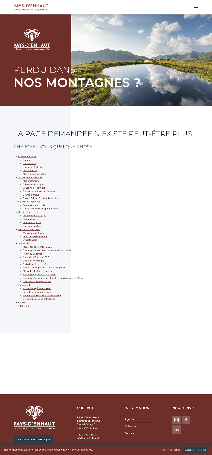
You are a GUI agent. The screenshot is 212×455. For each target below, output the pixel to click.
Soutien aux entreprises (30, 177)
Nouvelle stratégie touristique (38, 271)
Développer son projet (34, 215)
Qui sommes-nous (27, 156)
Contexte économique (34, 187)
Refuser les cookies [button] (170, 450)
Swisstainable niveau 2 (34, 264)
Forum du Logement (33, 253)
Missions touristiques (29, 229)
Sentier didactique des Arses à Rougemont (44, 267)
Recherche (23, 305)
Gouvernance (29, 163)
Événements (24, 285)
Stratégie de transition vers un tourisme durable (47, 250)
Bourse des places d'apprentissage (41, 208)
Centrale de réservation (35, 236)
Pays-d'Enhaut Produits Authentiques (42, 198)
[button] (93, 450)
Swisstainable (30, 240)
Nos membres (30, 170)
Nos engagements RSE (35, 174)
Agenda (129, 419)
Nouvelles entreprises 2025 (37, 246)
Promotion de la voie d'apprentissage (42, 295)
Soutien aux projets (28, 212)
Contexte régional (32, 222)
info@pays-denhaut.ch (88, 438)
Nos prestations (31, 181)
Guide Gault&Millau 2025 (36, 257)
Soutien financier (31, 219)
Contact (22, 302)
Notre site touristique (33, 439)
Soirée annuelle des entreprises (39, 299)
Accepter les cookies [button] (195, 450)
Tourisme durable (32, 226)
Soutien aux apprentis (29, 201)
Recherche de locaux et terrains (39, 191)
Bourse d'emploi (31, 194)
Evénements (132, 426)
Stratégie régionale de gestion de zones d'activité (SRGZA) (53, 278)
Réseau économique (33, 184)
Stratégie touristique (33, 260)
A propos (27, 160)
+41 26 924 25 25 (87, 434)
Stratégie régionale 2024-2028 (39, 274)
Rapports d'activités (33, 167)
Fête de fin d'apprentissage (37, 292)
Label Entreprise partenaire (37, 281)
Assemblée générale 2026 (37, 288)
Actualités (23, 243)
